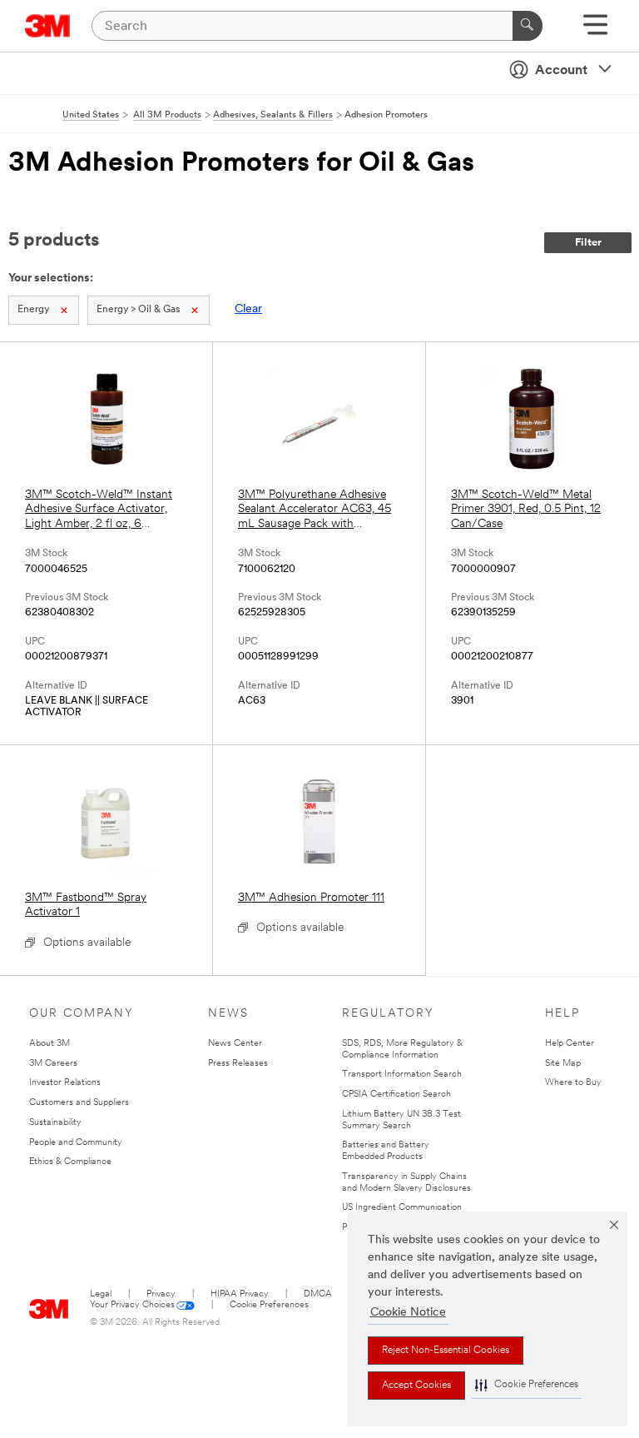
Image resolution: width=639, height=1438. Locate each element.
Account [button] (561, 70)
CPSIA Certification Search (396, 1094)
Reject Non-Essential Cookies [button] (445, 1351)
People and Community (75, 1142)
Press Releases (238, 1063)
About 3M (49, 1043)
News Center (235, 1043)
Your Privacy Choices (132, 1305)
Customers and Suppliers (79, 1102)
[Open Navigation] (595, 30)
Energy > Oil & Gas (138, 310)
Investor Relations (65, 1082)
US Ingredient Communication (402, 1207)
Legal (100, 1294)
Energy (33, 310)
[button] (527, 1385)
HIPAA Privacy (240, 1294)
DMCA (318, 1294)
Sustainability (55, 1122)
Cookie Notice (408, 1312)
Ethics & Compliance (70, 1162)
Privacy (161, 1294)
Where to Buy (573, 1082)
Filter (588, 242)
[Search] (527, 26)
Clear (248, 309)
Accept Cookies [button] (416, 1386)
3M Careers (53, 1063)
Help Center (569, 1043)
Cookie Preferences (269, 1305)
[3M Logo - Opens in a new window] (48, 25)
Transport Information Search (402, 1074)
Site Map (563, 1063)
